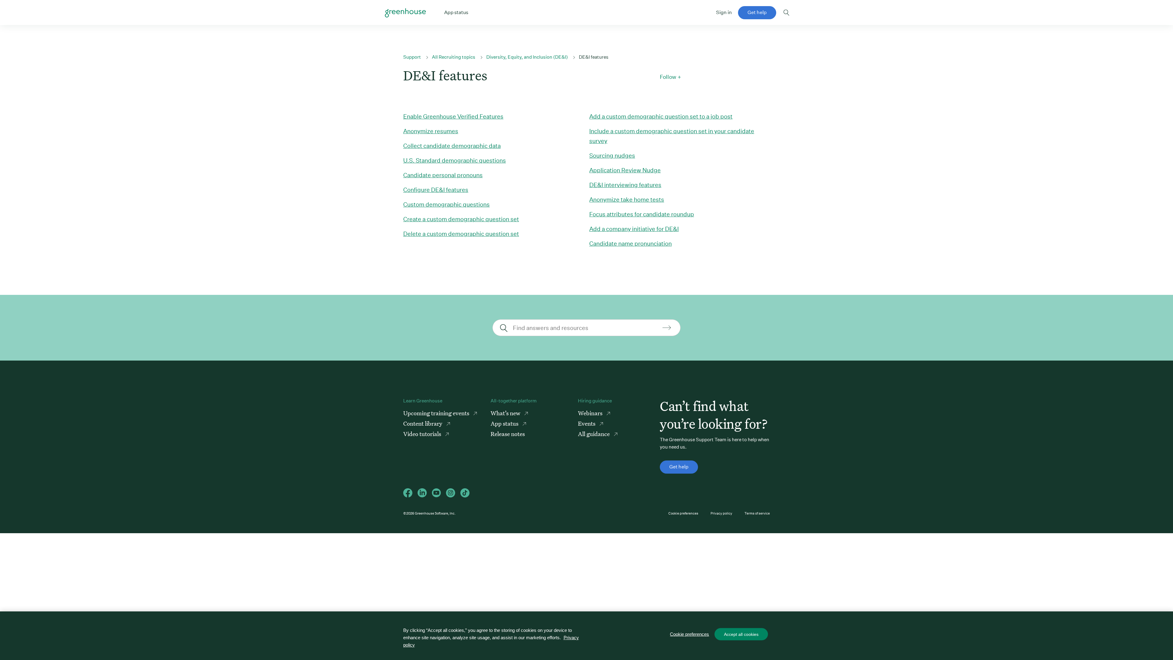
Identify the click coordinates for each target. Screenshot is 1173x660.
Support (412, 57)
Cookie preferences (683, 513)
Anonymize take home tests (626, 199)
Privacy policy (721, 513)
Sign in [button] (724, 12)
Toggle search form (786, 12)
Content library (423, 423)
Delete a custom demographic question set (461, 233)
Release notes (508, 434)
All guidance (594, 434)
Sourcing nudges (612, 155)
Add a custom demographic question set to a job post (661, 116)
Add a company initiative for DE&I (634, 228)
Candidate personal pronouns (443, 174)
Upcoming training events (436, 413)
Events (587, 423)
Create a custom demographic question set (461, 218)
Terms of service (757, 513)
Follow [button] (668, 77)
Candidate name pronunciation (630, 243)
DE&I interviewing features (625, 184)
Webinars (591, 413)
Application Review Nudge (625, 170)
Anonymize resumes (430, 130)
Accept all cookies (741, 634)
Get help (757, 12)
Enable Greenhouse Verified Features (453, 116)
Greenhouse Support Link (405, 12)
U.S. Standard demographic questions (454, 160)
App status (505, 423)
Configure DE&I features (435, 189)
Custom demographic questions (446, 204)
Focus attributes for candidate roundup (641, 214)
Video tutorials (422, 434)
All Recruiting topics (453, 57)
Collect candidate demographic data (452, 145)
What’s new (506, 413)
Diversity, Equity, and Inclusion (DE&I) (527, 57)
